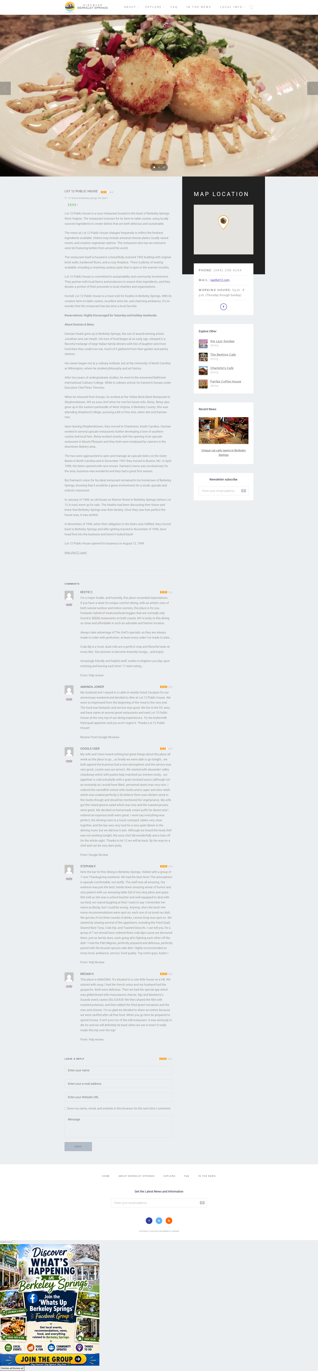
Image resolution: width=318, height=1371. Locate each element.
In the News (199, 7)
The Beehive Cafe (223, 354)
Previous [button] (5, 88)
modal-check (6, 1242)
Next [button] (312, 88)
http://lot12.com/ (76, 552)
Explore (153, 7)
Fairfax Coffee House (225, 381)
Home (106, 1176)
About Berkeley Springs (137, 1176)
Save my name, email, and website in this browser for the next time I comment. (119, 1108)
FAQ (174, 7)
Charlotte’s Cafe (222, 368)
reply (69, 604)
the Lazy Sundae (222, 341)
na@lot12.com (220, 280)
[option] (159, 88)
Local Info (231, 7)
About (130, 7)
